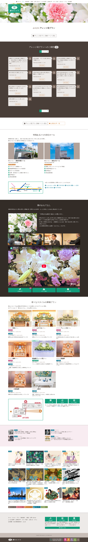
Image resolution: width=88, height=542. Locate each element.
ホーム (9, 517)
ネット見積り (58, 406)
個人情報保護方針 (17, 521)
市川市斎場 (58, 187)
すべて (12, 507)
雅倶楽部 (27, 1)
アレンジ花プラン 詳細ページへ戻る (44, 35)
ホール (19, 1)
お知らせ (20, 507)
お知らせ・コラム (63, 1)
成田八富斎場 (49, 187)
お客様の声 (49, 1)
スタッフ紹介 (56, 1)
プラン (23, 1)
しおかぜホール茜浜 (51, 185)
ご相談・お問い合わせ (35, 1)
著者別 (44, 507)
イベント (28, 507)
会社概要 (70, 1)
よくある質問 (43, 1)
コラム (36, 507)
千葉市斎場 (61, 185)
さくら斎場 (75, 185)
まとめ (24, 521)
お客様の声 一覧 (56, 123)
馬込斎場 (68, 185)
